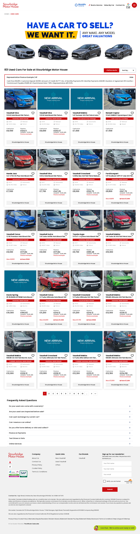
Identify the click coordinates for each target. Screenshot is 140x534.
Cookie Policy (37, 468)
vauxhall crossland (81, 173)
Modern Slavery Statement (58, 519)
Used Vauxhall (60, 461)
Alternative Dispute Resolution (38, 519)
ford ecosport (112, 173)
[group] (20, 99)
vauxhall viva (12, 113)
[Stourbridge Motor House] (11, 5)
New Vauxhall (60, 458)
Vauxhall (82, 458)
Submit (110, 489)
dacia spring (12, 295)
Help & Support (118, 519)
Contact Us (120, 5)
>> (95, 394)
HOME (6, 14)
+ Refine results (111, 70)
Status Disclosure (93, 519)
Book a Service (96, 5)
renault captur (113, 113)
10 (82, 394)
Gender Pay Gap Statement (77, 519)
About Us (35, 458)
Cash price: (10, 128)
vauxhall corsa (13, 234)
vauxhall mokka (80, 113)
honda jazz (11, 173)
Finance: (23, 128)
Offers (57, 465)
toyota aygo (78, 234)
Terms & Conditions (39, 472)
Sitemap (127, 519)
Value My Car (109, 5)
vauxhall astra (46, 234)
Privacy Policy (37, 465)
